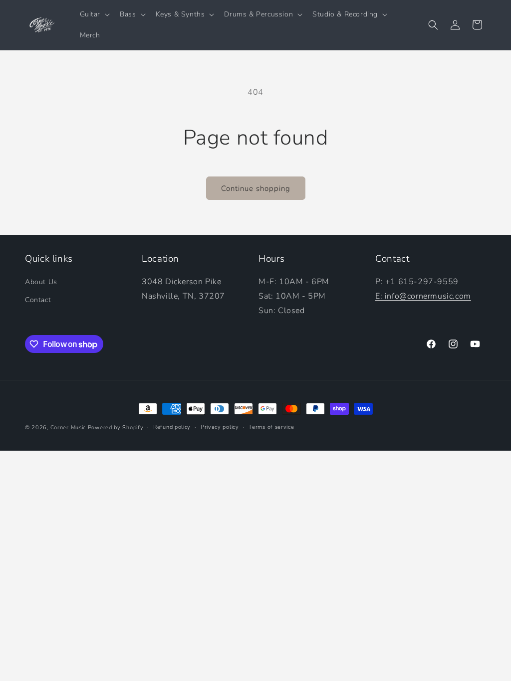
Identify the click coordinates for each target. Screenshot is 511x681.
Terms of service (271, 427)
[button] (94, 14)
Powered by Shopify (116, 427)
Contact (38, 300)
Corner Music (68, 427)
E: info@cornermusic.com (423, 296)
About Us (41, 282)
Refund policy (172, 427)
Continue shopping (255, 188)
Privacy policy (220, 427)
